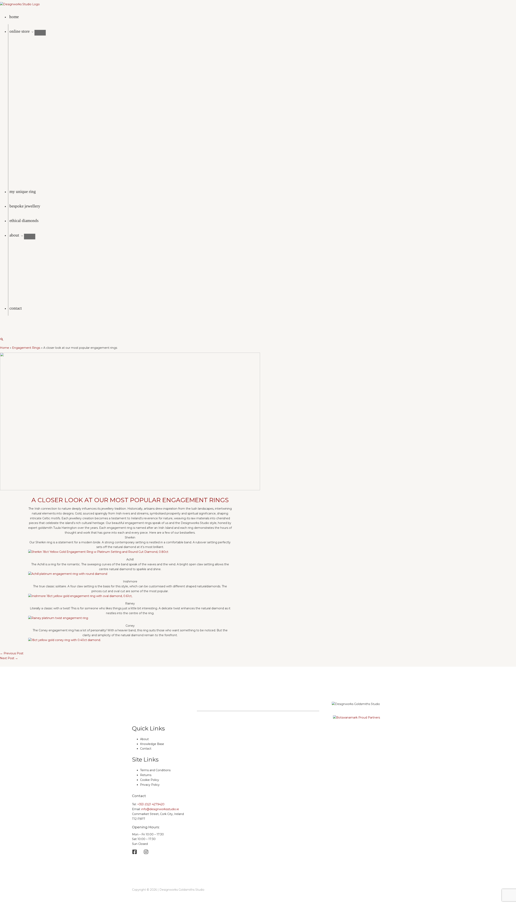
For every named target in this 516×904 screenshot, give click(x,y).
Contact (15, 308)
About (14, 235)
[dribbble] (146, 853)
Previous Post (11, 653)
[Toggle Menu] (40, 33)
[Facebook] (2, 335)
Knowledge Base (152, 744)
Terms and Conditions (155, 770)
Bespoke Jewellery (24, 206)
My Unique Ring (22, 191)
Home (14, 16)
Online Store (19, 31)
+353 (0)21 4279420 (150, 804)
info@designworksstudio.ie (160, 809)
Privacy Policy (150, 785)
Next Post (9, 658)
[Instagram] (8, 335)
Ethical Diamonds (23, 220)
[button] (2, 339)
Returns (145, 775)
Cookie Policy (149, 780)
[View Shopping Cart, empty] (3, 325)
